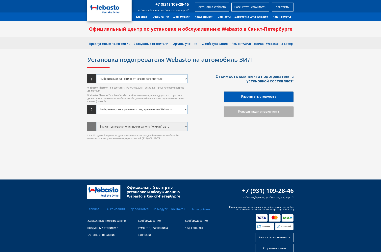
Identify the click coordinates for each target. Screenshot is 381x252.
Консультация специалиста (258, 111)
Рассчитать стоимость (258, 96)
